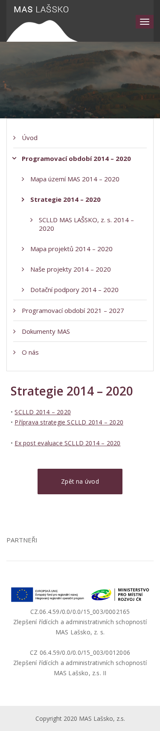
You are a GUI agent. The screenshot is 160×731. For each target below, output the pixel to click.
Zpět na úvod (80, 481)
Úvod (30, 137)
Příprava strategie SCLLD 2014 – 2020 (69, 422)
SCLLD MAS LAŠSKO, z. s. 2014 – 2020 (86, 223)
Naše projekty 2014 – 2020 (70, 269)
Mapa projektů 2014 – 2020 (71, 248)
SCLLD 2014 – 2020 (43, 412)
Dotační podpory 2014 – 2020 (74, 289)
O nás (30, 352)
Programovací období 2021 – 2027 (73, 310)
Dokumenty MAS (46, 331)
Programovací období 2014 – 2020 (76, 158)
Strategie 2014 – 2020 (65, 199)
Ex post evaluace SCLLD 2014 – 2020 (67, 443)
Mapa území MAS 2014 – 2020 (74, 179)
